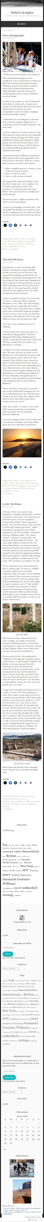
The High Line (8, 888)
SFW (33, 241)
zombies (17, 895)
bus (30, 980)
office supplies (20, 1011)
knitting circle (36, 998)
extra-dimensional (27, 481)
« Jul (4, 1149)
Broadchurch (23, 981)
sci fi (11, 870)
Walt (16, 891)
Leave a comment (10, 249)
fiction (5, 483)
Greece (22, 239)
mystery (5, 1007)
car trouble (9, 984)
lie (24, 1001)
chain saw (15, 984)
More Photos (8, 1206)
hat (16, 998)
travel (5, 246)
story (5, 244)
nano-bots (7, 866)
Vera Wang (10, 891)
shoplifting (21, 486)
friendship (6, 998)
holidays (21, 998)
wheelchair (29, 891)
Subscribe (9, 1077)
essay (29, 848)
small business (25, 1019)
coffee (22, 845)
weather (22, 891)
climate (17, 845)
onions (36, 866)
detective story (16, 848)
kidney (29, 998)
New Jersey (16, 866)
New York (26, 866)
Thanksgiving (7, 1032)
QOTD (13, 1015)
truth (38, 1032)
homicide (31, 239)
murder (21, 863)
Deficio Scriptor (22, 13)
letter (28, 856)
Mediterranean (23, 241)
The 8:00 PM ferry (13, 259)
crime (16, 239)
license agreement (9, 860)
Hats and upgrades (13, 35)
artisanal (6, 981)
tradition (25, 1032)
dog (24, 848)
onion (27, 1011)
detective (6, 848)
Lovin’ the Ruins (12, 504)
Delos (16, 481)
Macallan (12, 241)
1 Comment (8, 494)
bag (10, 239)
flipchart (36, 995)
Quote (18, 1015)
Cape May (11, 845)
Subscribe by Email (22, 1056)
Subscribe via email (22, 943)
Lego (5, 241)
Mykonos (7, 486)
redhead (5, 870)
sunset (35, 486)
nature (24, 1007)
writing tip (33, 1041)
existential (24, 796)
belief (16, 980)
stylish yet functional (21, 875)
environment (7, 990)
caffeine (34, 981)
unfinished (13, 246)
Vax (4, 891)
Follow (8, 954)
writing (22, 246)
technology (34, 1028)
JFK (24, 856)
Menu (23, 24)
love (18, 860)
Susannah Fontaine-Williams (21, 244)
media (5, 1004)
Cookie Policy (7, 1214)
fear (4, 856)
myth (10, 1007)
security (18, 871)
